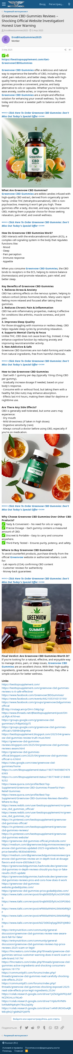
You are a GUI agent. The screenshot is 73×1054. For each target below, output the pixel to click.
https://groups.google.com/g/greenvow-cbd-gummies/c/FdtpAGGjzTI (28, 721)
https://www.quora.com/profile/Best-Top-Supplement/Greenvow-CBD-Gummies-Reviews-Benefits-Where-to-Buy (35, 798)
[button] (4, 4)
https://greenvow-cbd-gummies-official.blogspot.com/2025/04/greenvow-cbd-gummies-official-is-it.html (35, 755)
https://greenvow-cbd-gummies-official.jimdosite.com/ (34, 841)
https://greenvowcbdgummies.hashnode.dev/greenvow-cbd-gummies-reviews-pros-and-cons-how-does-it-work (35, 878)
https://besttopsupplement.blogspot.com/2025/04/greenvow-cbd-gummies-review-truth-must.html (36, 735)
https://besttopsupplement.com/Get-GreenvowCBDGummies (26, 61)
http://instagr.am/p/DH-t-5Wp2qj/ (24, 709)
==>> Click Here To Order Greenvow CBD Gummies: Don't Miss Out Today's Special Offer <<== (35, 114)
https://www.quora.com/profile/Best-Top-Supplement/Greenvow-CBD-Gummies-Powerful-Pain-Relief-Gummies (33, 787)
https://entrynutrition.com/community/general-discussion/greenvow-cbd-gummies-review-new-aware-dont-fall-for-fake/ (34, 933)
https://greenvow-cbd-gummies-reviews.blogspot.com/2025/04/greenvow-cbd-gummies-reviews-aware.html (35, 745)
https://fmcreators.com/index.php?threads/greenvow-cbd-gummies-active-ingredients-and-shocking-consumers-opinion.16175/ (36, 965)
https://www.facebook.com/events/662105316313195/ (34, 698)
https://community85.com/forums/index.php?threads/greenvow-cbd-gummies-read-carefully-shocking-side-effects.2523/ (35, 976)
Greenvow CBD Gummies (18, 70)
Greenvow (16, 557)
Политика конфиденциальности (42, 1047)
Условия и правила (12, 1047)
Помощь (7, 1050)
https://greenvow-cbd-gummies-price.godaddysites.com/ (35, 890)
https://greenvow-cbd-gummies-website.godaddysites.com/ (21, 885)
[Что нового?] (69, 4)
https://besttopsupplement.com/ (21, 684)
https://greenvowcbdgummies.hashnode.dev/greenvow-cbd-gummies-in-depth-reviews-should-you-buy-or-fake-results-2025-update (35, 869)
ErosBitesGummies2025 (16, 30)
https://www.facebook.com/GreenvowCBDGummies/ (33, 695)
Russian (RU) (11, 1042)
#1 (70, 49)
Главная (18, 1050)
